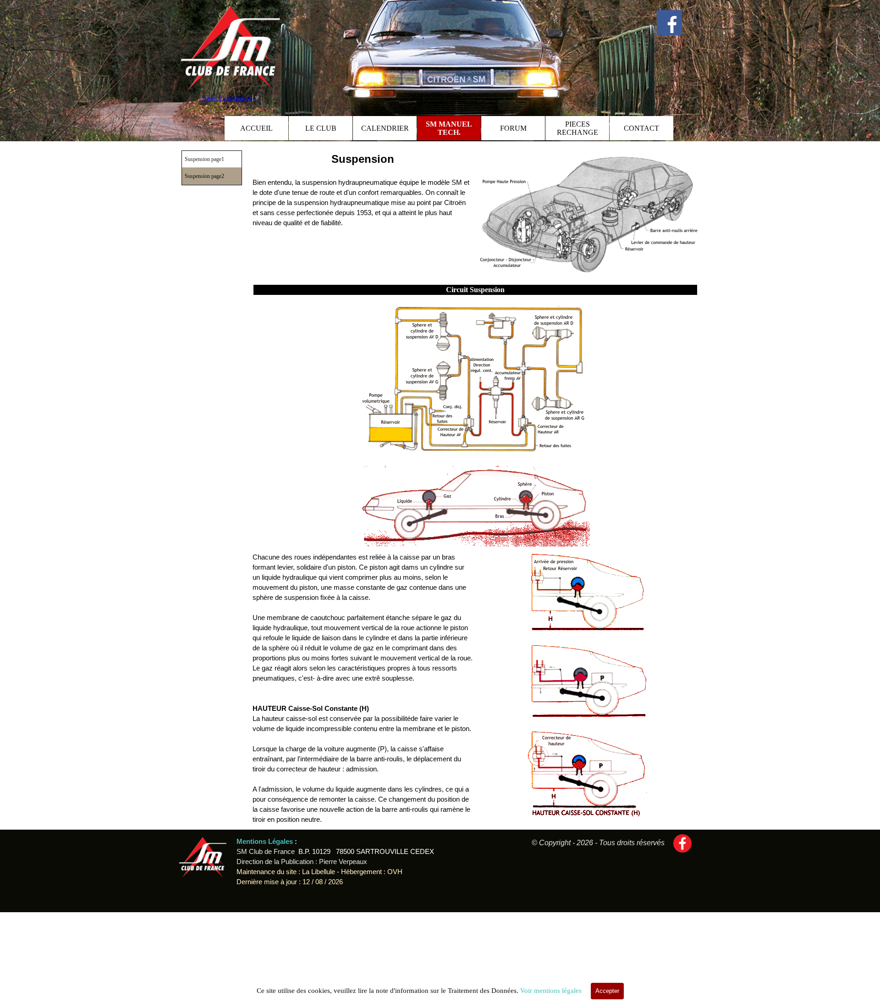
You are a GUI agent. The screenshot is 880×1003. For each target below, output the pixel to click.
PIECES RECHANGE (577, 128)
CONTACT (641, 128)
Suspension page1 (204, 159)
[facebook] (669, 22)
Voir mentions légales (551, 990)
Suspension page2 (204, 176)
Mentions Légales (265, 841)
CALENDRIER (385, 128)
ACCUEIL (256, 128)
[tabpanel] (363, 189)
